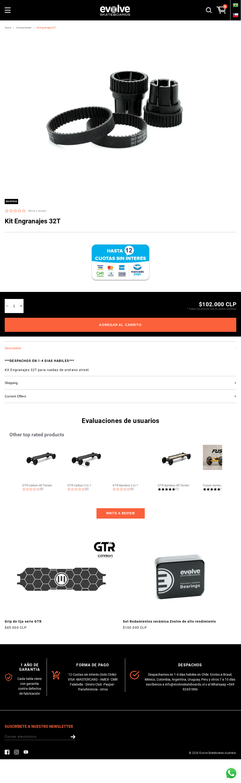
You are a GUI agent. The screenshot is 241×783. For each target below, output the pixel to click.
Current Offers (15, 396)
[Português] (235, 5)
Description (13, 348)
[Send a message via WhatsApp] (231, 773)
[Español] (235, 15)
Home (8, 27)
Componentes (23, 27)
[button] (120, 513)
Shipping (11, 383)
